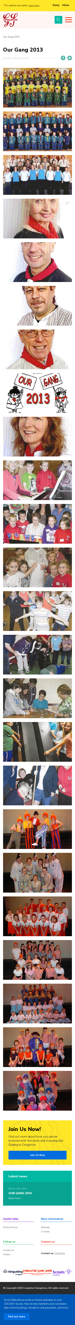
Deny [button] (56, 5)
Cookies (45, 1231)
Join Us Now (37, 1155)
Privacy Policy (10, 1227)
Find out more (16, 1316)
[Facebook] (63, 58)
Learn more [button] (34, 5)
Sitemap (45, 1227)
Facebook (8, 1250)
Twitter (6, 1254)
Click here (60, 1253)
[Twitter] (69, 58)
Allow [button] (65, 5)
